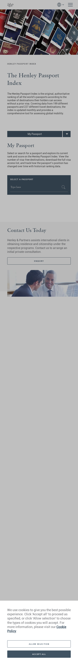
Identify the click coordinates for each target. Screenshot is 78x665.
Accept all (39, 654)
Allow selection (39, 644)
